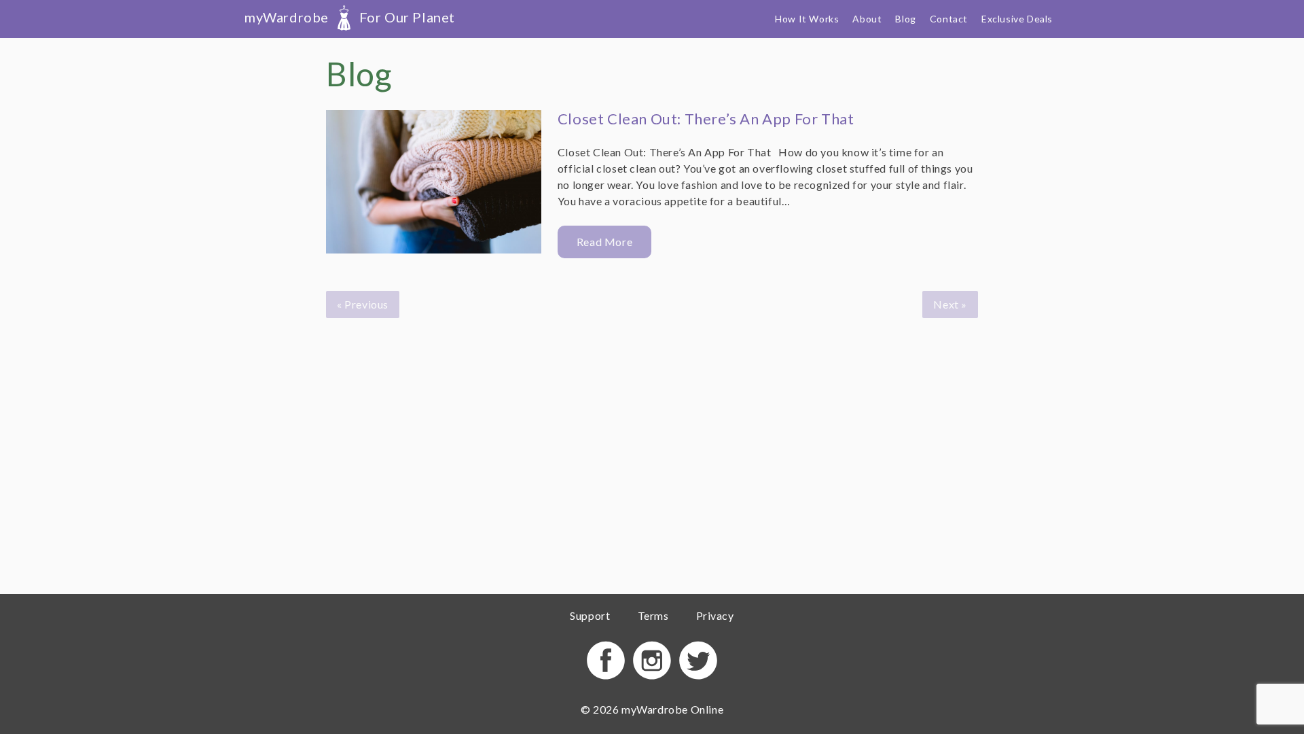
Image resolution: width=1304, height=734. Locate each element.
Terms (653, 615)
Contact (949, 18)
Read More (604, 241)
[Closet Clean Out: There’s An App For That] (433, 184)
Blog (905, 18)
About (867, 18)
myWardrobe (349, 17)
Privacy (715, 615)
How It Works (807, 18)
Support (590, 615)
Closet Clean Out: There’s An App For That (706, 118)
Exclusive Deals (1017, 18)
